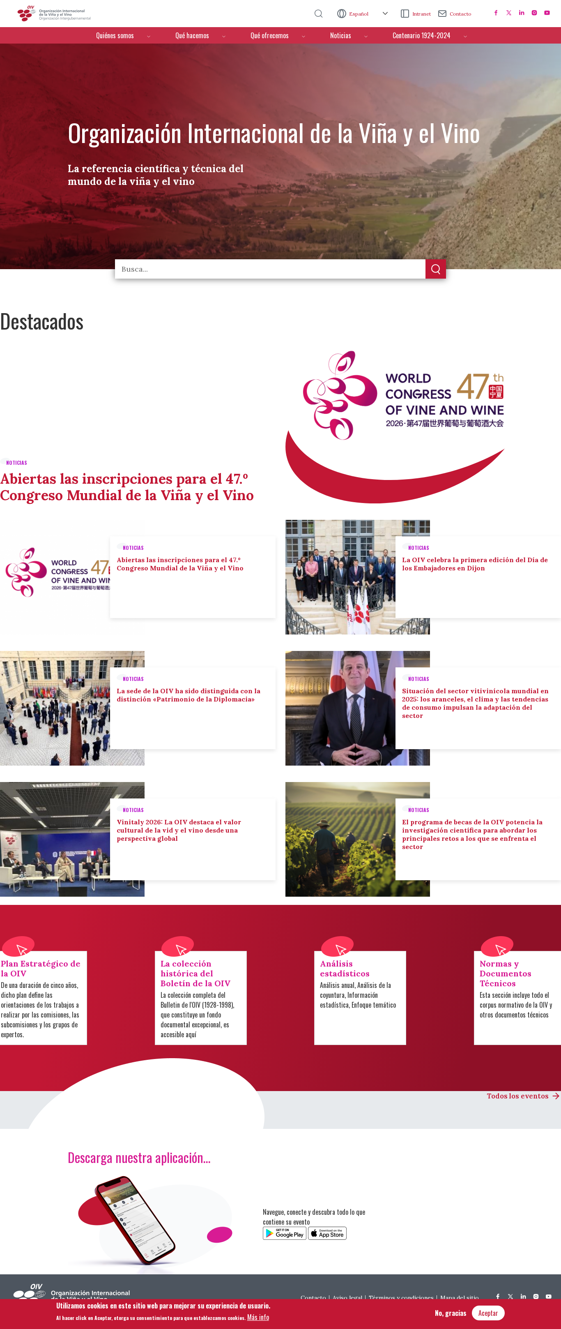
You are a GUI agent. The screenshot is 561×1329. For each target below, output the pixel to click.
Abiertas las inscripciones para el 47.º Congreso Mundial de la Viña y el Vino (127, 487)
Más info (258, 1317)
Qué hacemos (192, 35)
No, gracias (451, 1313)
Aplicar (435, 269)
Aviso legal (347, 1297)
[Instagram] (534, 12)
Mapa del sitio (459, 1297)
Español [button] (359, 14)
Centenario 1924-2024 (422, 35)
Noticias (340, 35)
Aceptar (488, 1313)
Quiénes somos (115, 35)
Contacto (460, 14)
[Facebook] (496, 12)
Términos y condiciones (401, 1297)
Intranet (421, 14)
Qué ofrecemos (270, 35)
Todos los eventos (518, 1096)
